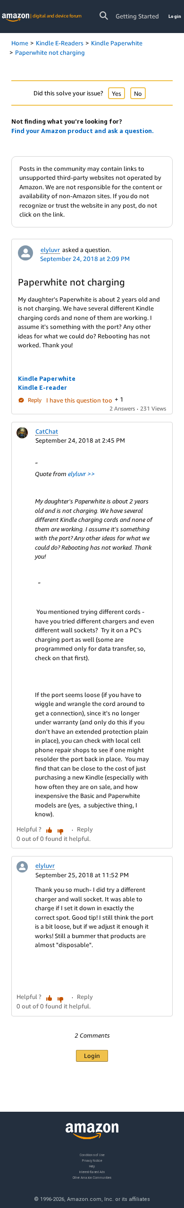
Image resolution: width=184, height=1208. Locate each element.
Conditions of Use (92, 1155)
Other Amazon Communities (92, 1177)
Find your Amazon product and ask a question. (82, 130)
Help (92, 1165)
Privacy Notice (92, 1160)
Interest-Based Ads (92, 1171)
